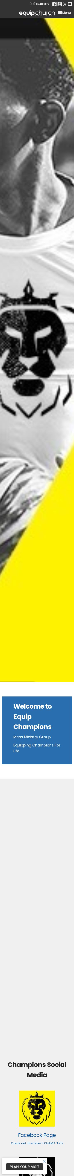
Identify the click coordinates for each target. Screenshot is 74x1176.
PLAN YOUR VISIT (24, 1166)
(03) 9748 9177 (39, 4)
